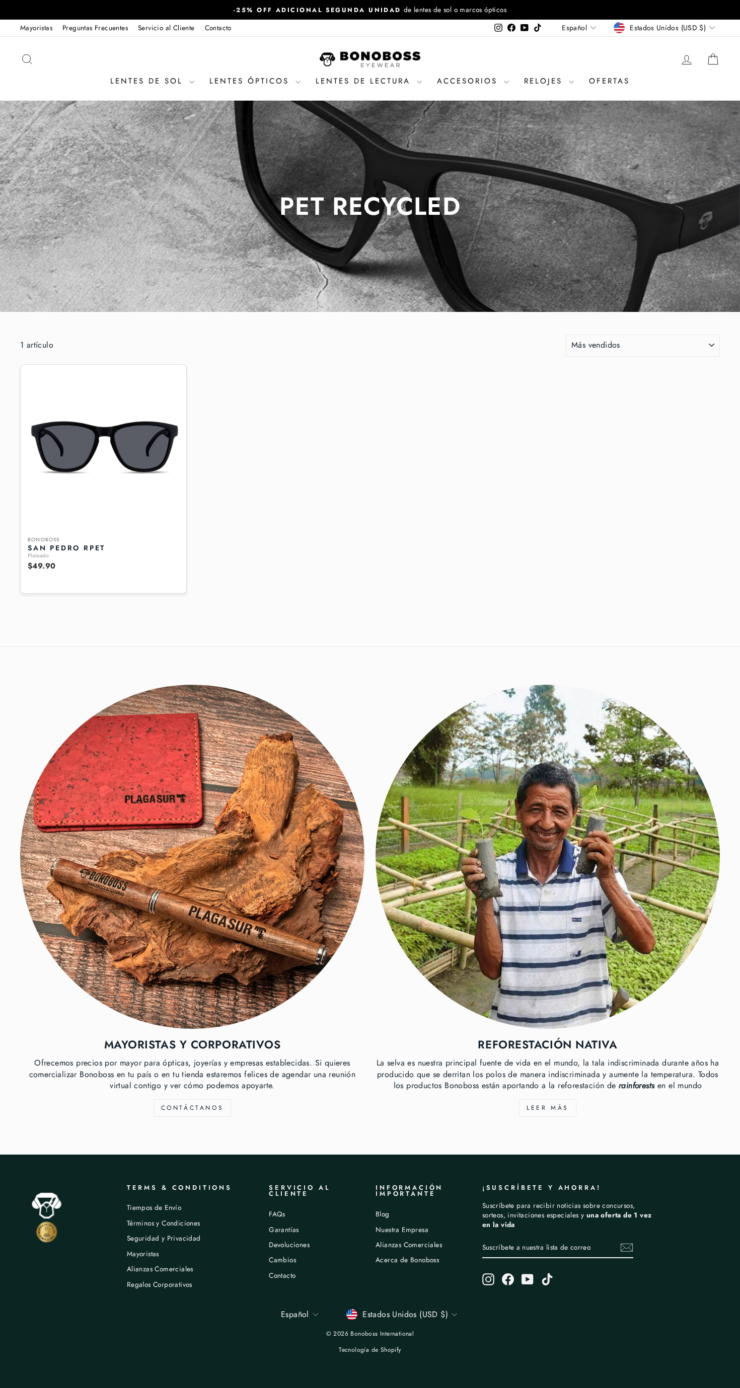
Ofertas (609, 81)
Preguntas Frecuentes (95, 28)
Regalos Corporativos (159, 1284)
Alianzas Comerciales (160, 1269)
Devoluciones (289, 1245)
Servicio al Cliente (166, 28)
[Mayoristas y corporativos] (192, 857)
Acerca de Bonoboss (407, 1260)
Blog (383, 1214)
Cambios (282, 1260)
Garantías (284, 1229)
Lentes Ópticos (251, 81)
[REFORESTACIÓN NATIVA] (548, 857)
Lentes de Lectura (365, 81)
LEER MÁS (548, 1107)
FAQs (277, 1214)
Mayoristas (36, 28)
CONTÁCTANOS (192, 1107)
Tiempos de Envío (154, 1207)
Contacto (218, 28)
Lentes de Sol (148, 81)
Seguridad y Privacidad (164, 1238)
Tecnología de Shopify (370, 1349)
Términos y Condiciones (163, 1223)
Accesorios (469, 81)
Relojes (545, 81)
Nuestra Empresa (402, 1229)
